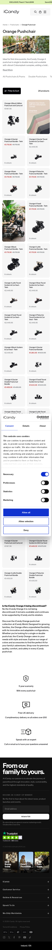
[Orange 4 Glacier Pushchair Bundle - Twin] (13, 151)
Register (25, 817)
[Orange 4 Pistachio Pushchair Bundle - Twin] (38, 183)
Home (5, 25)
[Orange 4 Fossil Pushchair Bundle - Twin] (38, 221)
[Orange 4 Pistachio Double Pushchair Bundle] (38, 585)
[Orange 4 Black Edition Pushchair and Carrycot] (13, 117)
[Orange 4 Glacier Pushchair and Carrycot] (13, 552)
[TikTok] (30, 937)
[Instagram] (4, 937)
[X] (9, 937)
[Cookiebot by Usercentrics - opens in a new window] (37, 417)
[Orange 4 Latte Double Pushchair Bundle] (13, 585)
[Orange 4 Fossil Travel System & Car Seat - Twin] (13, 326)
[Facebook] (14, 937)
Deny (26, 530)
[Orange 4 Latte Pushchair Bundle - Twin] (38, 260)
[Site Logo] (11, 12)
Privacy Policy (25, 927)
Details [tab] (26, 426)
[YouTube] (24, 937)
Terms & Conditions (10, 927)
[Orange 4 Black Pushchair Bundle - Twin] (13, 260)
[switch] (45, 483)
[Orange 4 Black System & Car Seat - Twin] (13, 359)
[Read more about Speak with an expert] (26, 737)
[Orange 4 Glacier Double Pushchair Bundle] (13, 391)
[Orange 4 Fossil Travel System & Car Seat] (38, 391)
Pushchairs (14, 25)
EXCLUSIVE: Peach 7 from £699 (19, 2)
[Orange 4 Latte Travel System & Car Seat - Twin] (13, 294)
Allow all (26, 512)
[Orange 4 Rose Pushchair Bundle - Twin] (13, 183)
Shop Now (33, 111)
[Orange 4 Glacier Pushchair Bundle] (38, 359)
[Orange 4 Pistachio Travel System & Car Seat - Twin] (38, 326)
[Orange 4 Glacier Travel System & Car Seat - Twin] (38, 151)
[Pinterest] (19, 937)
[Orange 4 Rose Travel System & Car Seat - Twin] (38, 294)
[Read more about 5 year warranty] (26, 684)
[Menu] (45, 12)
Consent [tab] (9, 426)
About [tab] (43, 426)
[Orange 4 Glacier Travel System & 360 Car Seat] (38, 552)
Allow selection (26, 521)
